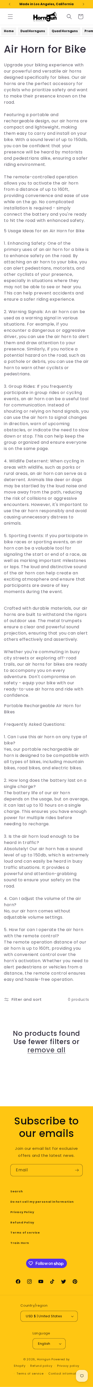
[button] (10, 16)
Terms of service (25, 1232)
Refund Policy (22, 1222)
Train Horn (19, 1243)
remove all (46, 1050)
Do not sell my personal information (42, 1202)
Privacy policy (68, 1366)
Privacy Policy (22, 1212)
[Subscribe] (76, 1170)
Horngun (44, 1359)
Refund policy (41, 1366)
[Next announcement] (83, 4)
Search (16, 1191)
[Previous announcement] (9, 4)
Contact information (64, 1373)
